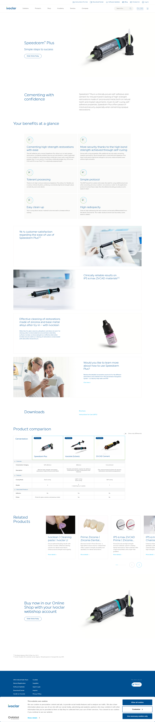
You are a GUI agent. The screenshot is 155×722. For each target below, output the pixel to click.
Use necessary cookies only (137, 716)
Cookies (35, 680)
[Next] (139, 564)
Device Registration (19, 683)
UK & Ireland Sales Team (20, 680)
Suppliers (35, 683)
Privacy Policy (37, 694)
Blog (126, 2)
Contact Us (136, 2)
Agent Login (36, 687)
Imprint (35, 690)
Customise (136, 709)
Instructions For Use (81, 2)
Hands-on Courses (19, 694)
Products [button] (38, 8)
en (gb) (140, 8)
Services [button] (72, 8)
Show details (32, 718)
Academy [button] (60, 8)
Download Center (98, 2)
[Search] (130, 8)
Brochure (82, 411)
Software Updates (114, 2)
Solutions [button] (25, 8)
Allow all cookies (137, 702)
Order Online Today (33, 56)
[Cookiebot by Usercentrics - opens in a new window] (13, 717)
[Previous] (132, 564)
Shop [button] (49, 8)
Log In (147, 2)
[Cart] (147, 8)
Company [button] (85, 8)
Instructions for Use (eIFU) (88, 414)
